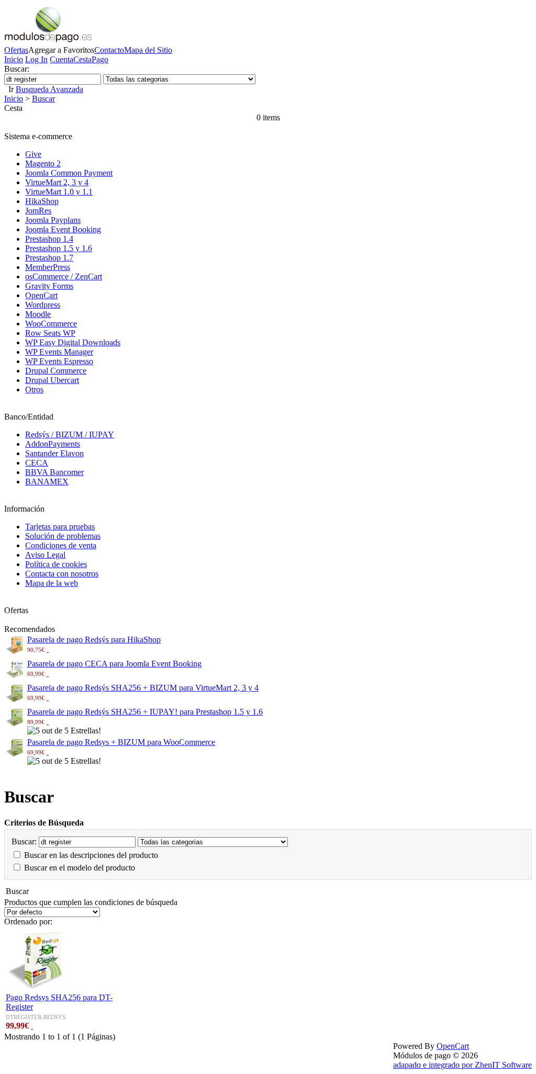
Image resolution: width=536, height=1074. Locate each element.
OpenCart (41, 295)
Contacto (109, 50)
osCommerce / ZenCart (63, 276)
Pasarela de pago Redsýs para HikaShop (94, 639)
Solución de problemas (62, 536)
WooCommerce (51, 323)
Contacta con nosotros (61, 573)
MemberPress (47, 267)
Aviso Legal (45, 554)
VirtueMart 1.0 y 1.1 (59, 191)
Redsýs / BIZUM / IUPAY (69, 434)
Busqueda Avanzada (49, 89)
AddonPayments (52, 443)
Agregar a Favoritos (61, 50)
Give (33, 154)
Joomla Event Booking (63, 229)
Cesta (82, 59)
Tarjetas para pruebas (60, 526)
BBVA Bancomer (54, 472)
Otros (34, 389)
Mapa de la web (51, 583)
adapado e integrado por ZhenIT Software (462, 1064)
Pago (100, 59)
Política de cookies (56, 564)
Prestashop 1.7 (49, 257)
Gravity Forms (49, 285)
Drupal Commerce (55, 370)
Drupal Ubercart (52, 380)
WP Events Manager (59, 351)
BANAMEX (47, 481)
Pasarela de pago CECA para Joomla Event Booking (114, 663)
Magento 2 (43, 163)
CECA (36, 462)
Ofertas (16, 50)
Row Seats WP (50, 333)
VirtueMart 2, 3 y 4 (56, 182)
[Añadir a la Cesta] (48, 649)
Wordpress (42, 304)
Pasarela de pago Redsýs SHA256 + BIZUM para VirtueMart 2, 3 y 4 (143, 687)
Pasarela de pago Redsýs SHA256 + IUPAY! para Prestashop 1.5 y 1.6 (145, 711)
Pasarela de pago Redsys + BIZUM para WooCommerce (121, 742)
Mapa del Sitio (148, 50)
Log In (36, 59)
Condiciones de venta (60, 545)
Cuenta (61, 59)
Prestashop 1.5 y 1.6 (58, 248)
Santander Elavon (54, 453)
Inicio (13, 59)
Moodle (38, 314)
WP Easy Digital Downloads (72, 342)
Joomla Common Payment (69, 172)
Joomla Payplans (53, 220)
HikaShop (42, 201)
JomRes (38, 210)
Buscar (43, 98)
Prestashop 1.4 (49, 238)
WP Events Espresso (59, 361)
